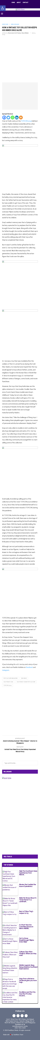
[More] (21, 117)
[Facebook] (13, 5)
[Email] (24, 5)
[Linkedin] (21, 5)
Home (13, 2)
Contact (25, 2)
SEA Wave (24, 678)
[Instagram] (18, 5)
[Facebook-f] (13, 1015)
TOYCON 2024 (7, 685)
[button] (3, 8)
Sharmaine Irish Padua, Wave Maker (18, 33)
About (19, 2)
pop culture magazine (10, 678)
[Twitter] (15, 5)
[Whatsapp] (12, 117)
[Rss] (27, 5)
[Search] (38, 14)
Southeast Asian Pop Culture (26, 682)
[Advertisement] (20, 58)
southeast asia (8, 682)
